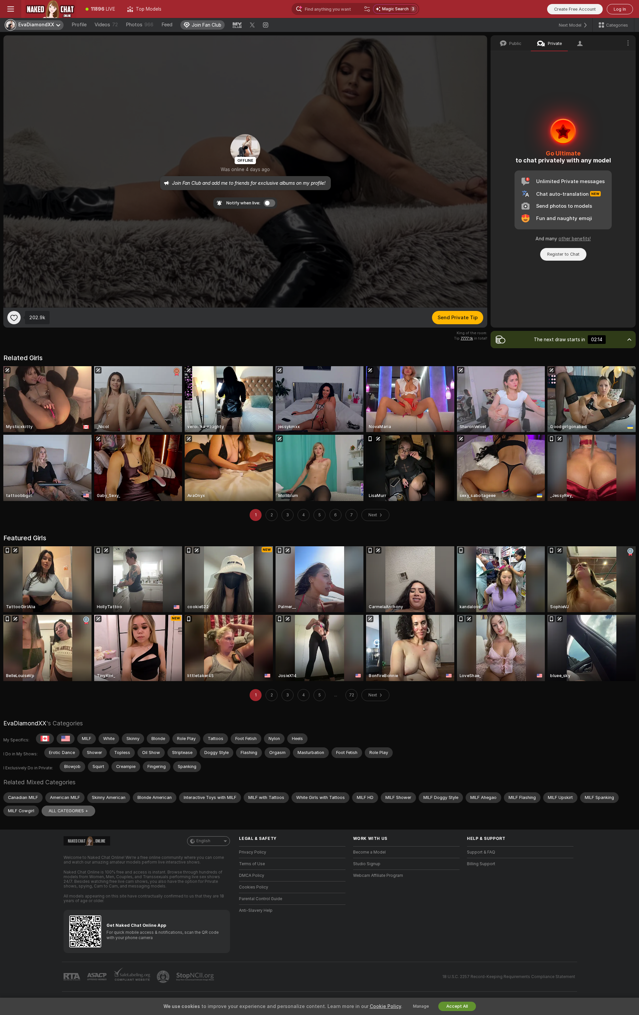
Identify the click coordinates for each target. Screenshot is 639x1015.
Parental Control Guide (260, 898)
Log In (620, 9)
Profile (79, 25)
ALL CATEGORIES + (68, 810)
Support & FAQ (481, 852)
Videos (106, 25)
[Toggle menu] (10, 9)
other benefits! (574, 238)
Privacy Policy (252, 852)
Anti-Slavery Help (256, 910)
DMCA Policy (251, 875)
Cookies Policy (253, 887)
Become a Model (369, 852)
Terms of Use (252, 864)
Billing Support (481, 864)
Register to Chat (563, 254)
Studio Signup (366, 864)
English (203, 841)
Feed (166, 25)
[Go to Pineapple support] (164, 976)
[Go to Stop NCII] (195, 977)
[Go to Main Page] (50, 9)
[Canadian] (45, 738)
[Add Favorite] (14, 317)
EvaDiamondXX (24, 723)
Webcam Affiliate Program (378, 875)
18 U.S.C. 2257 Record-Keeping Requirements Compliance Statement (508, 976)
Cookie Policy (385, 1006)
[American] (66, 738)
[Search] (367, 9)
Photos (139, 25)
